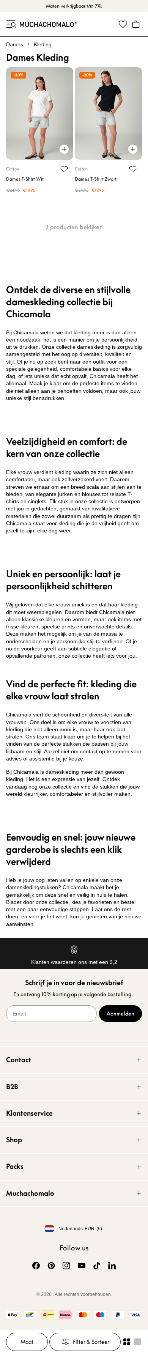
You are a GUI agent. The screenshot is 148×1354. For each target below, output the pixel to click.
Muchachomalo (30, 1193)
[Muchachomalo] (48, 24)
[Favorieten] (123, 24)
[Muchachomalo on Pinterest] (51, 1265)
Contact (18, 1059)
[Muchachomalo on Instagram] (66, 1265)
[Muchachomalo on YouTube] (81, 1265)
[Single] (137, 1342)
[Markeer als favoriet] (64, 169)
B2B (12, 1086)
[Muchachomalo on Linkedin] (112, 1265)
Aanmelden (120, 1013)
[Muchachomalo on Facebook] (36, 1265)
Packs (15, 1166)
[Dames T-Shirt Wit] (39, 113)
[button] (11, 24)
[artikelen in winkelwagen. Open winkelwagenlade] (136, 24)
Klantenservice (29, 1113)
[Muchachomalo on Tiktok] (97, 1265)
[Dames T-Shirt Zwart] (108, 113)
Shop (14, 1139)
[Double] (126, 1342)
